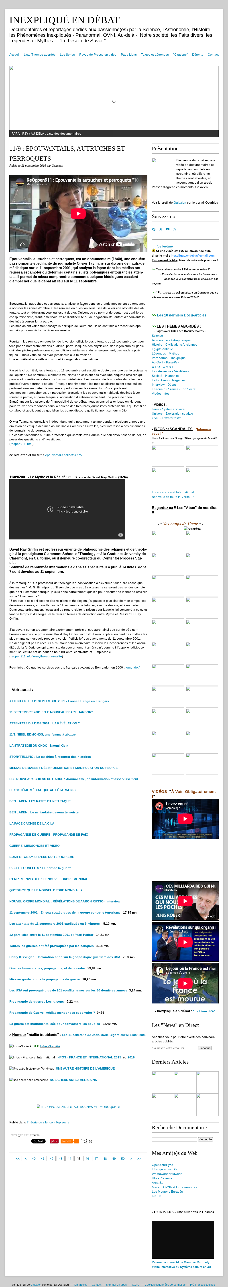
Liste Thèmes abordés (39, 54)
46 (87, 1158)
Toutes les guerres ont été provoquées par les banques (51, 946)
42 (51, 1158)
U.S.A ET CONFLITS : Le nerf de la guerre (40, 868)
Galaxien (180, 202)
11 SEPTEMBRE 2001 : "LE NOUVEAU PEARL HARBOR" (51, 712)
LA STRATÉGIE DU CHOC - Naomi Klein (38, 745)
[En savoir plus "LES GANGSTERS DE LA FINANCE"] (185, 1105)
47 (96, 1158)
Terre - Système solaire (168, 409)
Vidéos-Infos (160, 393)
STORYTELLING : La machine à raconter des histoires (50, 756)
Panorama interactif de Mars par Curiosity (180, 1262)
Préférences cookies (202, 1284)
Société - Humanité (166, 375)
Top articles (80, 1284)
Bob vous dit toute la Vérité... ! (173, 497)
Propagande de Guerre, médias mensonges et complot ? (52, 1012)
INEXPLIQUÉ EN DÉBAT (64, 20)
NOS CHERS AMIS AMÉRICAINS (74, 1080)
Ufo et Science (162, 1178)
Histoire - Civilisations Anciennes (174, 344)
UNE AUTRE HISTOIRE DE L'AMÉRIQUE (85, 1068)
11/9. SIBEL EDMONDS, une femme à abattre (42, 734)
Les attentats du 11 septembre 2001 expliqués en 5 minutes (54, 923)
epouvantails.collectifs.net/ (63, 455)
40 (34, 1158)
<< (18, 1158)
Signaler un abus (116, 1284)
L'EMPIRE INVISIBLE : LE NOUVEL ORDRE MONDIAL (48, 879)
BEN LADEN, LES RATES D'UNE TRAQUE (40, 801)
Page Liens (129, 54)
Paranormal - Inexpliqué (169, 358)
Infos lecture (163, 246)
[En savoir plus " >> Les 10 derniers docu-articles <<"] (163, 1082)
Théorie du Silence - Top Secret (174, 389)
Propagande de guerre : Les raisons (36, 1001)
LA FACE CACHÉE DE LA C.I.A (31, 823)
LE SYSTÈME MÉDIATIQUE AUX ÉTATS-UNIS (42, 790)
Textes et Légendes (155, 54)
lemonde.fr (133, 667)
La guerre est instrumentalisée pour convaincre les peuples (54, 1024)
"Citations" (180, 54)
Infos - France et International (173, 492)
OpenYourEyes (162, 1165)
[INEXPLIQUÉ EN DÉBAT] (163, 169)
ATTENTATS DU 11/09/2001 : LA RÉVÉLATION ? (44, 723)
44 (69, 1158)
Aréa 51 (157, 1182)
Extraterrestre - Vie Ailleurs (170, 371)
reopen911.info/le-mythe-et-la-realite (36, 656)
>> (139, 1158)
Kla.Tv (156, 1196)
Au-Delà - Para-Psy (165, 362)
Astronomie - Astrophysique (171, 340)
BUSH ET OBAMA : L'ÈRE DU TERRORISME (41, 857)
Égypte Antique (162, 349)
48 (105, 1158)
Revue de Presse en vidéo (97, 54)
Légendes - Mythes (165, 353)
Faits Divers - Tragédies (168, 380)
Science (157, 335)
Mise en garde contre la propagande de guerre (44, 979)
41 (43, 1158)
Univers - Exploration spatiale (172, 413)
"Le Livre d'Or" (204, 1011)
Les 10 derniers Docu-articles (181, 315)
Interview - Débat (164, 384)
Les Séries (67, 54)
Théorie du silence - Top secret (48, 1122)
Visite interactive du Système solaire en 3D (181, 1267)
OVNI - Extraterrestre (167, 418)
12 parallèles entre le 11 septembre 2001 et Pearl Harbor (51, 934)
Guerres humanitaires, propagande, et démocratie (47, 968)
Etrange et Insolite (164, 1169)
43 (60, 1158)
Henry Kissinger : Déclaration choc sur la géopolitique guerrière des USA (64, 957)
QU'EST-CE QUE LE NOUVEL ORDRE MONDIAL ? (46, 890)
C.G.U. (136, 1284)
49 (114, 1158)
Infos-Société (50, 1046)
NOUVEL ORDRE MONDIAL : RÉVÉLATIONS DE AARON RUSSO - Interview (64, 901)
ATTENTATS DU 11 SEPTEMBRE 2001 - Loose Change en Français (59, 701)
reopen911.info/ (21, 444)
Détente (197, 54)
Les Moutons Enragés (167, 1191)
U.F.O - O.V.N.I (162, 367)
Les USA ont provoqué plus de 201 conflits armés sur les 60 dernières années (68, 990)
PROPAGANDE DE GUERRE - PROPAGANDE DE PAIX (48, 834)
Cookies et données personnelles (165, 1284)
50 (123, 1158)
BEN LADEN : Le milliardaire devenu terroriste (44, 812)
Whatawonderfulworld (167, 1174)
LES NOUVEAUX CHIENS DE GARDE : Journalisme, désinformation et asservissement (73, 779)
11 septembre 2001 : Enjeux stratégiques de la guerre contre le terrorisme (64, 912)
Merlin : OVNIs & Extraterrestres (174, 1187)
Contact (213, 54)
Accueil (14, 54)
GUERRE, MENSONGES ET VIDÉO (34, 845)
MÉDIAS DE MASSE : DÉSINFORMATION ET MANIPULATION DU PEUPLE (63, 768)
